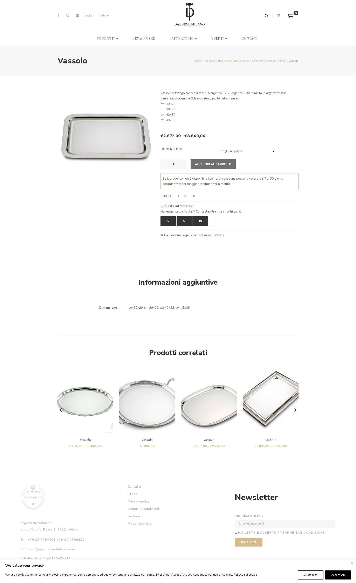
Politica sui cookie (245, 575)
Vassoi (282, 61)
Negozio (209, 61)
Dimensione (172, 149)
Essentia (270, 61)
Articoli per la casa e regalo (232, 61)
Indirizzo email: (250, 516)
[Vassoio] (106, 128)
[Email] (77, 15)
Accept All (338, 575)
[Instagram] (67, 15)
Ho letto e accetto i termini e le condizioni (281, 533)
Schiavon (257, 61)
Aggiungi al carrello (213, 164)
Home (197, 61)
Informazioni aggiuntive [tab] (178, 282)
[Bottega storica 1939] (33, 497)
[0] (291, 17)
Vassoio (85, 440)
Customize (310, 575)
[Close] (352, 563)
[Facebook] (58, 15)
